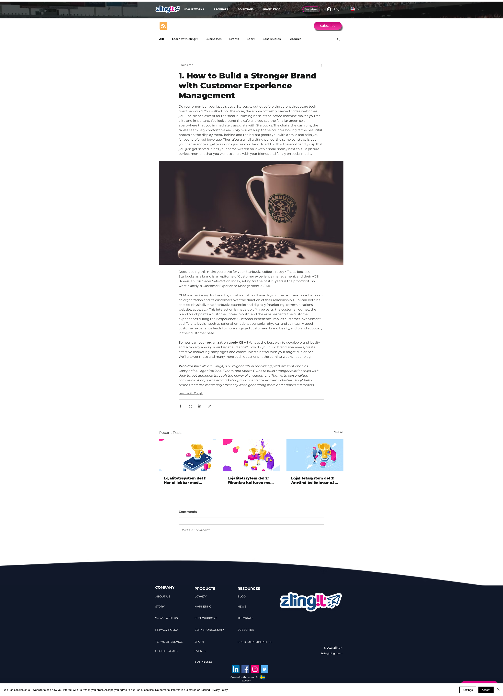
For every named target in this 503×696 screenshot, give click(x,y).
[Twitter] (264, 669)
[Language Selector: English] (355, 9)
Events (234, 39)
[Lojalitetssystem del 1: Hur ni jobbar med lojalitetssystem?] (187, 455)
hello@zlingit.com (331, 653)
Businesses (213, 39)
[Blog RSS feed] (163, 26)
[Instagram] (255, 669)
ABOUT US (162, 596)
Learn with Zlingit (185, 39)
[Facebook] (245, 669)
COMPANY (164, 587)
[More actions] (321, 65)
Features (294, 39)
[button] (247, 9)
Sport (251, 39)
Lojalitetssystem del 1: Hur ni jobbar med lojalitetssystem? (185, 480)
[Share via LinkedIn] (200, 406)
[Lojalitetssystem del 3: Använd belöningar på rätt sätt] (314, 455)
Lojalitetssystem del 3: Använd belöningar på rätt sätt (313, 480)
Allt (161, 39)
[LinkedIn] (236, 669)
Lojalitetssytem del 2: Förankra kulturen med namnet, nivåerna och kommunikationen (250, 480)
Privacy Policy (219, 690)
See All (338, 432)
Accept (486, 690)
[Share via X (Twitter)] (190, 406)
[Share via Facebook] (180, 406)
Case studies (272, 39)
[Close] (498, 690)
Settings (468, 690)
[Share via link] (209, 406)
